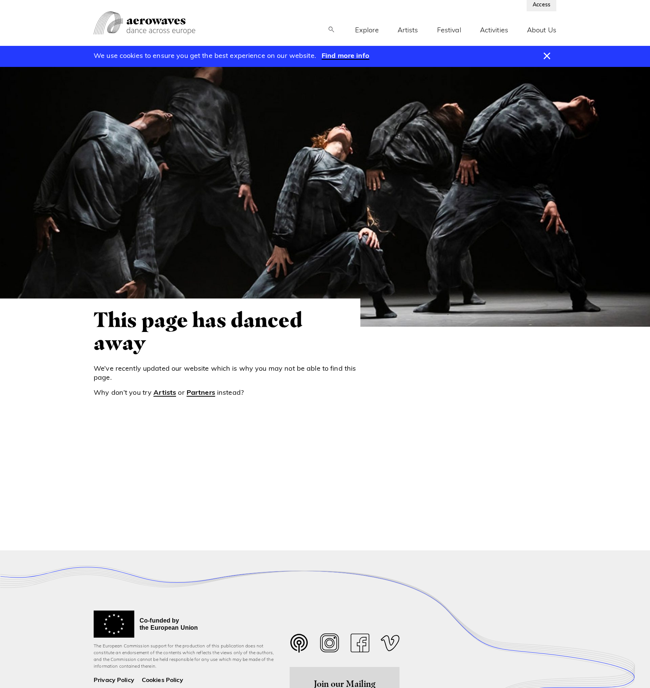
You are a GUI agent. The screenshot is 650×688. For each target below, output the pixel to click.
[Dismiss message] (547, 56)
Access (541, 5)
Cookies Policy (162, 680)
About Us (541, 30)
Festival (449, 30)
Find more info (345, 56)
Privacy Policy (114, 680)
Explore (367, 30)
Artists (408, 30)
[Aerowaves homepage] (144, 23)
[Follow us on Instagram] (329, 645)
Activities (494, 30)
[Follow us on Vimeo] (390, 645)
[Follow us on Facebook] (360, 645)
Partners (201, 393)
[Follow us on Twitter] (299, 648)
